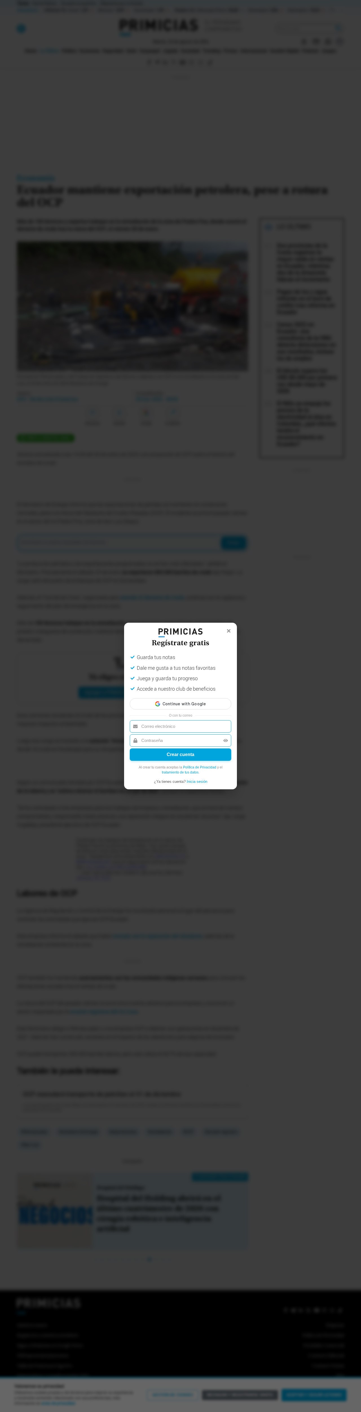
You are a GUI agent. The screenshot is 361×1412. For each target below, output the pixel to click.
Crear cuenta (180, 754)
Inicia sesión (197, 781)
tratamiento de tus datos (180, 772)
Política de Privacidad (199, 767)
